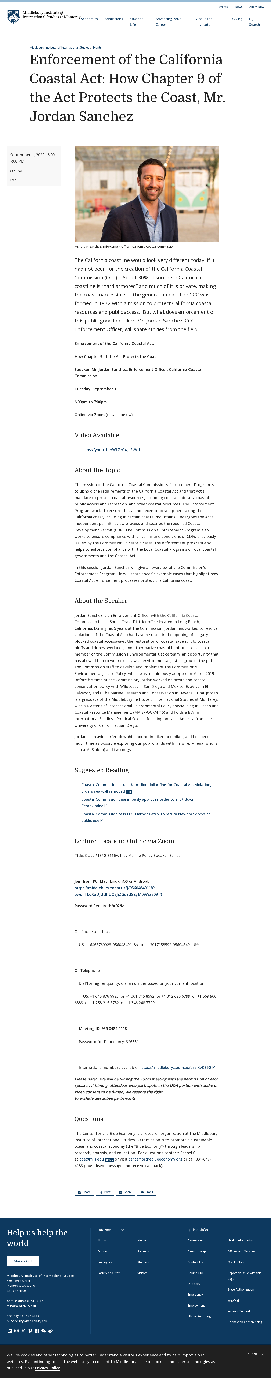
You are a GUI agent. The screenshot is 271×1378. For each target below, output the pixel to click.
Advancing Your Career (168, 21)
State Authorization (241, 1289)
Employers (104, 1262)
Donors (102, 1251)
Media (141, 1240)
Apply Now (256, 7)
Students (143, 1262)
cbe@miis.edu (91, 1159)
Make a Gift (23, 1261)
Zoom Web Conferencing (245, 1322)
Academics (89, 18)
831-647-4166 (33, 1301)
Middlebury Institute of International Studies (59, 47)
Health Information (241, 1240)
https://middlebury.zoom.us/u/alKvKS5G (175, 1067)
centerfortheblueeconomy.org (155, 1159)
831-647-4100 (16, 1291)
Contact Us (195, 1262)
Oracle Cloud (236, 1262)
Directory (194, 1284)
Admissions (114, 18)
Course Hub (196, 1273)
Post (107, 1192)
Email (149, 1192)
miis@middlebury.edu (21, 1306)
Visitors (142, 1273)
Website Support (239, 1311)
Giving (237, 18)
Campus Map (197, 1251)
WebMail (233, 1300)
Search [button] (254, 24)
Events (223, 7)
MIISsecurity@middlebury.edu (27, 1321)
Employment (196, 1305)
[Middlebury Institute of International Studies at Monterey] (44, 16)
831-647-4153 (29, 1316)
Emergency (195, 1294)
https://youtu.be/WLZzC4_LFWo (109, 449)
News (239, 7)
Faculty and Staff (108, 1273)
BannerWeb (196, 1240)
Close (253, 1354)
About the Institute (204, 21)
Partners (143, 1251)
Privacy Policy (47, 1367)
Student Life (136, 21)
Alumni (102, 1240)
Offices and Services (241, 1251)
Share (86, 1192)
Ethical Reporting (199, 1316)
